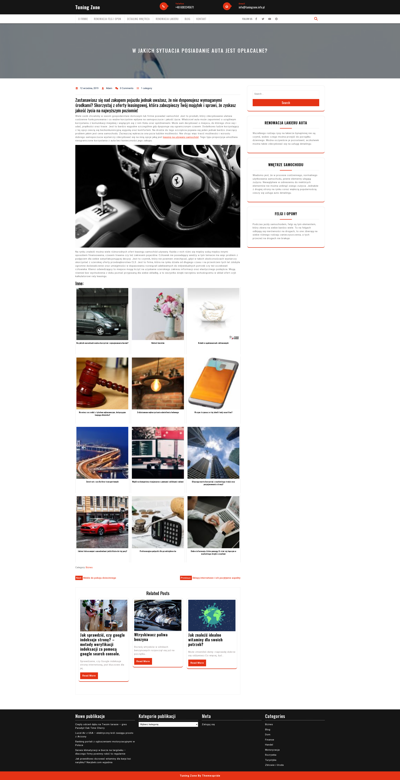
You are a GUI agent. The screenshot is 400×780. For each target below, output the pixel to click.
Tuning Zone (87, 7)
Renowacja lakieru (167, 19)
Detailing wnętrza (138, 19)
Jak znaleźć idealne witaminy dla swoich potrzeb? (205, 639)
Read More (89, 675)
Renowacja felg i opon (107, 19)
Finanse (269, 739)
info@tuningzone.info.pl (252, 7)
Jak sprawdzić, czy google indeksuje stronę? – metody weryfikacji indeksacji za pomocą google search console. (102, 644)
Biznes (89, 567)
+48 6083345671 (184, 7)
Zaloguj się (208, 724)
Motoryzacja (272, 749)
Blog (187, 19)
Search (286, 102)
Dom (267, 734)
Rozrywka (270, 754)
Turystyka (270, 760)
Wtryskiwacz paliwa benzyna (151, 637)
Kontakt (201, 19)
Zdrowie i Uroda (274, 765)
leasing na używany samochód (181, 137)
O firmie (83, 19)
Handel (269, 744)
